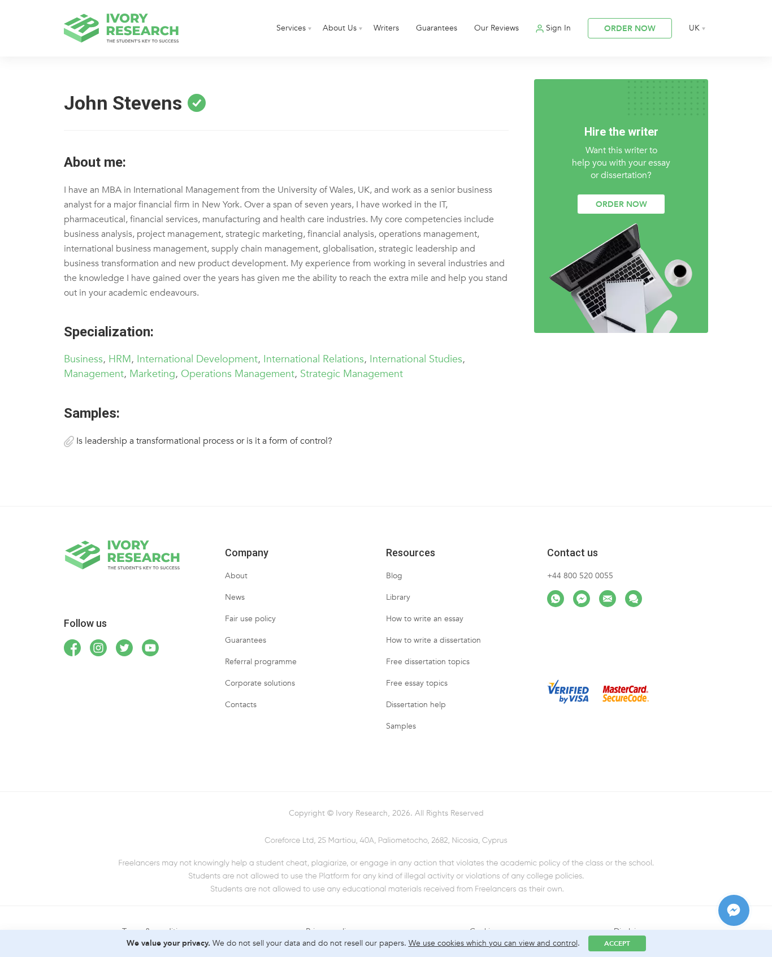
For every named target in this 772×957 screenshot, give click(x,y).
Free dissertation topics (428, 661)
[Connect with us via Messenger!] (581, 598)
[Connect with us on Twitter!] (124, 647)
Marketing (152, 374)
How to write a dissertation (433, 640)
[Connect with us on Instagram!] (98, 647)
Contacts (241, 704)
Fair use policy (250, 618)
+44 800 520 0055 (580, 575)
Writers (386, 28)
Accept (617, 943)
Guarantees (436, 28)
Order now (621, 204)
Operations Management (237, 374)
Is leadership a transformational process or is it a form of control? (203, 441)
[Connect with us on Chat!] (633, 598)
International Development (197, 359)
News (235, 597)
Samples (401, 726)
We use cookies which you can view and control (493, 943)
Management (94, 374)
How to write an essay (424, 618)
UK (694, 28)
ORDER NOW (630, 28)
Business (83, 359)
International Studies (416, 359)
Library (398, 597)
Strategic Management (351, 374)
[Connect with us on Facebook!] (72, 647)
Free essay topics (417, 683)
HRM (120, 359)
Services (291, 28)
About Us (340, 28)
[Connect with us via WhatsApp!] (555, 598)
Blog (394, 575)
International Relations (313, 359)
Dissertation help (416, 704)
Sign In (558, 28)
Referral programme (261, 661)
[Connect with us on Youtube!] (150, 647)
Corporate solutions (260, 683)
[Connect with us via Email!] (607, 598)
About (236, 575)
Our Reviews (496, 28)
